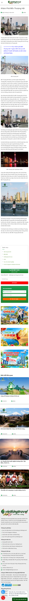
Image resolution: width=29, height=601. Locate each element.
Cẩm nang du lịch (7, 252)
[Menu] (2, 2)
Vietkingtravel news (8, 257)
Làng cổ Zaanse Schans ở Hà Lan (10, 396)
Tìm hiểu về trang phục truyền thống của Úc (13, 490)
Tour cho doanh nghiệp (9, 262)
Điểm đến (6, 254)
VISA (5, 259)
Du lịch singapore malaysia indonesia (12, 264)
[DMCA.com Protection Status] (16, 585)
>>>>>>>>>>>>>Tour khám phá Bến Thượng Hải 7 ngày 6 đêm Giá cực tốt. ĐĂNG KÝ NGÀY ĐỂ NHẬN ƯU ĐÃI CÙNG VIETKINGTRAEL (15, 50)
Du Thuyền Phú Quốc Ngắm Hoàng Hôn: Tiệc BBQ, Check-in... (13, 462)
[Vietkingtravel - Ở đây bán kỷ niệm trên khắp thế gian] (14, 2)
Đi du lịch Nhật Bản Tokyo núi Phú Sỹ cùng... (13, 429)
